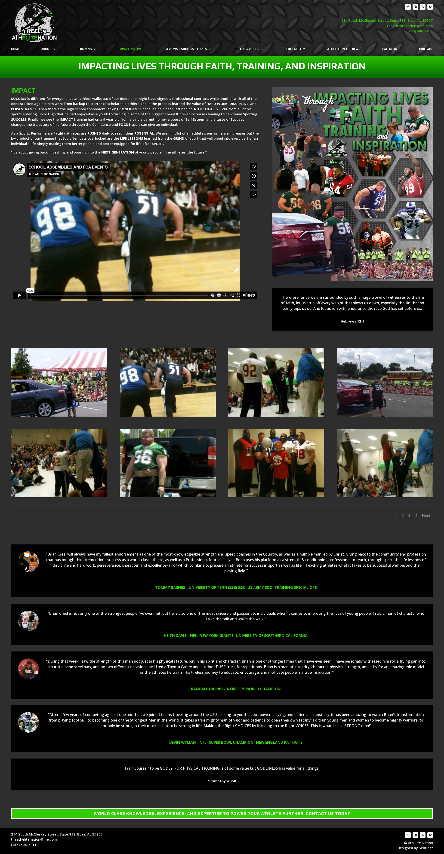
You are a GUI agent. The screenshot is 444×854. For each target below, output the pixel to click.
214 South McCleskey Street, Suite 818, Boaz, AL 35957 (387, 20)
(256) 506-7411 (420, 30)
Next (426, 515)
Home (15, 49)
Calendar (389, 49)
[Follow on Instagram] (415, 7)
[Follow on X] (423, 7)
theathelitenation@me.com (410, 25)
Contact (426, 49)
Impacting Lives (131, 49)
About (46, 49)
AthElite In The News (343, 49)
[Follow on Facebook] (408, 7)
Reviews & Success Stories (186, 49)
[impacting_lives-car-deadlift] (385, 415)
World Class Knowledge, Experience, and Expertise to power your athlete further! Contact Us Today (222, 813)
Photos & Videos (246, 49)
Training (85, 49)
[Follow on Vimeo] (430, 7)
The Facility (295, 49)
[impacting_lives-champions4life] (276, 496)
